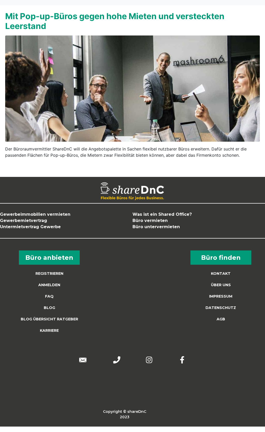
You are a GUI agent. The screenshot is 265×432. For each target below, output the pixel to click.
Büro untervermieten (156, 226)
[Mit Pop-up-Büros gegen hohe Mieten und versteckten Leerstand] (132, 88)
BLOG (49, 307)
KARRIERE (49, 330)
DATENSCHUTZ (220, 307)
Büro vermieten (150, 220)
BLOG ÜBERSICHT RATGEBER (49, 319)
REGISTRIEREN (49, 273)
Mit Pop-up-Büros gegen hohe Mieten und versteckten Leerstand (114, 21)
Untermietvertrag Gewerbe (30, 226)
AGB (221, 319)
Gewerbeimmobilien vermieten (35, 214)
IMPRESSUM (220, 296)
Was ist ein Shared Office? (162, 214)
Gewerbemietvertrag (23, 220)
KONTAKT (221, 273)
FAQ (49, 296)
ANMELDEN (49, 285)
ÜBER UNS (221, 285)
